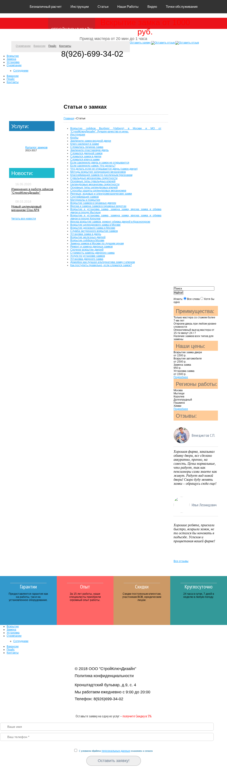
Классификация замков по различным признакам (101, 175)
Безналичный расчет (46, 6)
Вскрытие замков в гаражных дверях (93, 203)
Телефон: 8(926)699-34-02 (99, 699)
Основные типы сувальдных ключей (92, 181)
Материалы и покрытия (85, 199)
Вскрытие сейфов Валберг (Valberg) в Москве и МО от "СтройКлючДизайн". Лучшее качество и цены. (115, 130)
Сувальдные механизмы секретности (93, 178)
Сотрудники (20, 70)
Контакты (65, 46)
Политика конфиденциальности (104, 676)
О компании (23, 46)
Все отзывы (181, 561)
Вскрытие (13, 56)
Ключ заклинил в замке (84, 144)
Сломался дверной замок (86, 153)
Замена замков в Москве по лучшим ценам (97, 243)
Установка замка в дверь (85, 234)
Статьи (103, 6)
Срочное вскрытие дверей (87, 249)
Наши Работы (128, 6)
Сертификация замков (84, 196)
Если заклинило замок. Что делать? (92, 165)
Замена (11, 59)
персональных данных (116, 750)
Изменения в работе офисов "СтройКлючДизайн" (32, 190)
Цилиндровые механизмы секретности (94, 184)
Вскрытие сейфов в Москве (87, 240)
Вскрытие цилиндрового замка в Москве (95, 224)
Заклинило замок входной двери (90, 140)
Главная (69, 118)
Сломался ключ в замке (85, 159)
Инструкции (79, 6)
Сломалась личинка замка (86, 147)
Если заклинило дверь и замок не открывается (99, 162)
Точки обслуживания (182, 6)
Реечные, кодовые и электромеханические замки (101, 193)
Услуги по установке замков (87, 255)
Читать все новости (23, 218)
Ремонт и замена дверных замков (91, 246)
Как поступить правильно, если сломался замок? (101, 265)
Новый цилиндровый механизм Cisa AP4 (26, 208)
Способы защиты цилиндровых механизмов (98, 190)
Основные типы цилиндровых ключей (94, 187)
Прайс (52, 46)
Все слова (193, 299)
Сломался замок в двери (85, 156)
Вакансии (39, 46)
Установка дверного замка (86, 259)
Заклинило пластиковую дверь (89, 150)
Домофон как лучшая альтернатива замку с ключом (102, 262)
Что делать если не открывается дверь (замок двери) (104, 168)
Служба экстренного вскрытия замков (94, 231)
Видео (152, 6)
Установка (13, 62)
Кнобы (74, 137)
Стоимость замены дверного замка (92, 252)
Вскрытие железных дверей (88, 237)
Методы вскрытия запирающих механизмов (98, 172)
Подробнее (181, 377)
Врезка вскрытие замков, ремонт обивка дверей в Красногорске (110, 221)
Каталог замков (36, 147)
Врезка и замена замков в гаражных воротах (98, 206)
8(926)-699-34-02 (92, 53)
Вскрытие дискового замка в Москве (92, 227)
